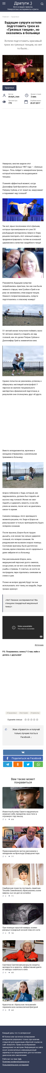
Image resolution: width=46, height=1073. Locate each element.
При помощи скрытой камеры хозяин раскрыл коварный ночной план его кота (21, 928)
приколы (35, 713)
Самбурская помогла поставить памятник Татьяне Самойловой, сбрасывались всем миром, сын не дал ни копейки (21, 890)
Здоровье (9, 88)
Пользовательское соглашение (15, 1065)
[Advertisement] (23, 135)
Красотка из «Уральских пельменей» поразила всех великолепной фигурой (20, 1006)
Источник (39, 645)
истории (24, 713)
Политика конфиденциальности (15, 1062)
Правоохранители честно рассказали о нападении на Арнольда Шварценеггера (20, 852)
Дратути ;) (23, 3)
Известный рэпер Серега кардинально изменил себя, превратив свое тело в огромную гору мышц (20, 814)
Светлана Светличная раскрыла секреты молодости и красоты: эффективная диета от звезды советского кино (21, 967)
